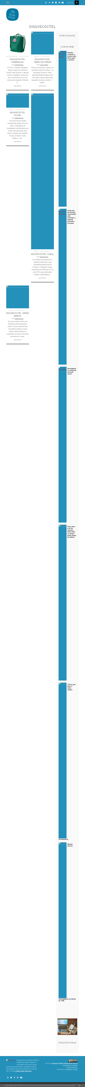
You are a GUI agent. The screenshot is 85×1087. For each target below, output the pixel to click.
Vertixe (75, 1069)
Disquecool (19, 65)
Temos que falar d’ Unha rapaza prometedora (67, 762)
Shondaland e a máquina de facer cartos (71, 371)
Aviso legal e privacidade (70, 1065)
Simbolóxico (68, 1069)
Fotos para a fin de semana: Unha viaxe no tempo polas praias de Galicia (71, 532)
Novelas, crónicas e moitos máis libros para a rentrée (71, 56)
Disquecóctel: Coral (42, 254)
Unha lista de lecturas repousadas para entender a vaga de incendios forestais (71, 217)
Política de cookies (72, 1067)
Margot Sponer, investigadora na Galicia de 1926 (67, 922)
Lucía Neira (44, 65)
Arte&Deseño (12, 56)
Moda (36, 56)
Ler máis (17, 86)
